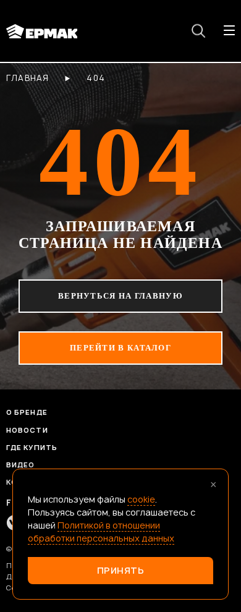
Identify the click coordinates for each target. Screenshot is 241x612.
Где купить (31, 447)
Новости (27, 430)
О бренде (27, 412)
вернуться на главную (120, 295)
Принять (121, 570)
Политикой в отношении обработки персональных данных (101, 531)
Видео (20, 465)
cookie (141, 499)
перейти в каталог (120, 347)
